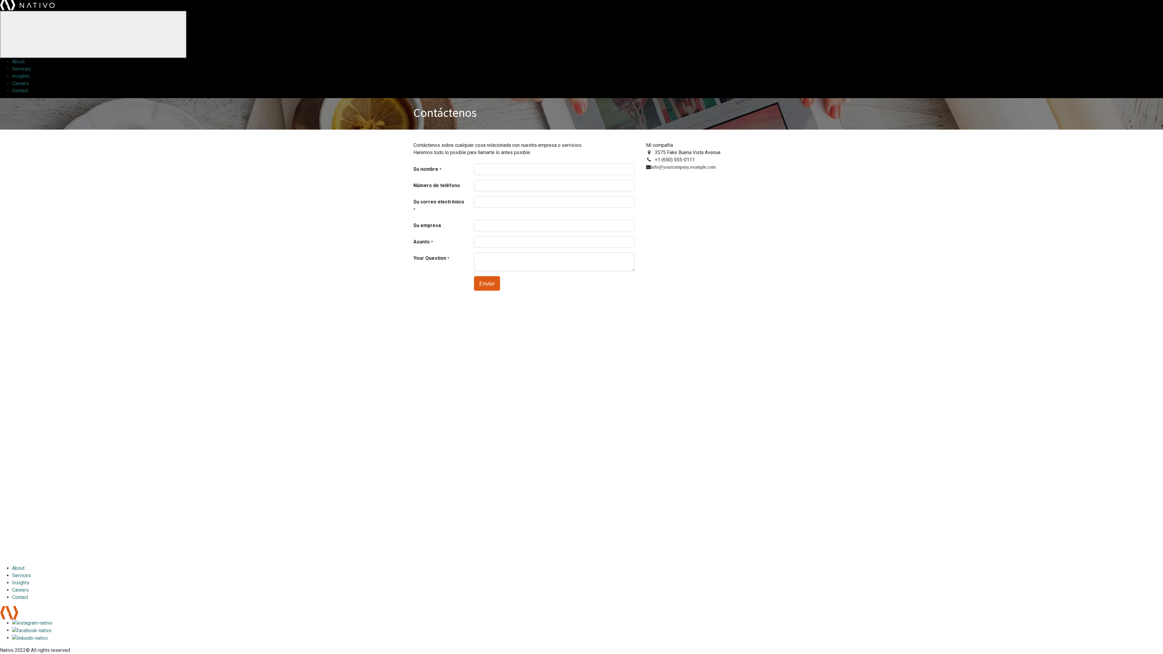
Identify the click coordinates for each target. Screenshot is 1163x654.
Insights (20, 76)
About (18, 61)
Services (21, 69)
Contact (20, 91)
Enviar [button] (487, 283)
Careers (20, 83)
